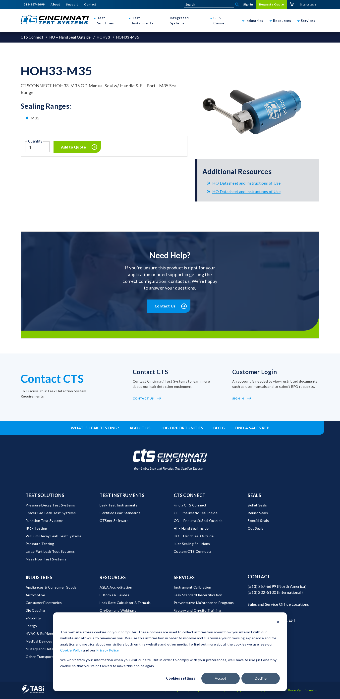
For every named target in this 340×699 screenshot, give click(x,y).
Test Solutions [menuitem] (45, 495)
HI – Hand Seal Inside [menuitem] (191, 528)
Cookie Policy (71, 650)
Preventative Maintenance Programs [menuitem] (204, 602)
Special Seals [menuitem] (258, 520)
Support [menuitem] (72, 4)
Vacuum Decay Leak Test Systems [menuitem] (54, 536)
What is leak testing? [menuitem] (95, 427)
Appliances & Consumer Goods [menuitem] (51, 587)
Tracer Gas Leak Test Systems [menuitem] (51, 513)
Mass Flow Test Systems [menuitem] (46, 559)
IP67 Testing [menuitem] (36, 528)
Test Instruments (142, 20)
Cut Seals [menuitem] (255, 528)
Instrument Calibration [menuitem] (192, 587)
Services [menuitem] (184, 577)
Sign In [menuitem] (248, 4)
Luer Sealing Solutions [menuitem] (192, 544)
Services (308, 20)
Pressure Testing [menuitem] (40, 544)
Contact (259, 576)
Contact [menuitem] (90, 4)
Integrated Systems (179, 20)
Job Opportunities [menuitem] (182, 427)
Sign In (238, 398)
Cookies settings (180, 678)
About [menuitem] (55, 4)
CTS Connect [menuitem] (190, 495)
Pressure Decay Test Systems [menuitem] (50, 505)
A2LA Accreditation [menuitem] (116, 587)
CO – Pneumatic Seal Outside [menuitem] (198, 520)
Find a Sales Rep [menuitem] (252, 427)
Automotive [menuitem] (35, 595)
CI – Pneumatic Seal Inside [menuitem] (196, 513)
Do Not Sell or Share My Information (292, 690)
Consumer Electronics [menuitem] (44, 602)
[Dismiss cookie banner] (278, 622)
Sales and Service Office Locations (278, 604)
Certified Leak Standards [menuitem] (120, 513)
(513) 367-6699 (262, 586)
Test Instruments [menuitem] (122, 495)
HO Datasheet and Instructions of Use (246, 183)
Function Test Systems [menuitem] (45, 520)
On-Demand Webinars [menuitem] (118, 610)
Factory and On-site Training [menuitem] (197, 610)
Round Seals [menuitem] (258, 513)
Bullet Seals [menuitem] (257, 505)
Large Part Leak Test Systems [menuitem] (50, 551)
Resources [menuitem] (113, 577)
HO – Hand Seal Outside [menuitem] (194, 536)
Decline (261, 678)
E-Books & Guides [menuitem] (114, 595)
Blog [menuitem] (219, 427)
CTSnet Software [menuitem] (114, 520)
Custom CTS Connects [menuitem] (193, 551)
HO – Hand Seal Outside (70, 37)
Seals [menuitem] (254, 495)
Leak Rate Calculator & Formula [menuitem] (125, 602)
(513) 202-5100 (262, 592)
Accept (220, 678)
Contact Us (165, 306)
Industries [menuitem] (39, 577)
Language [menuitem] (309, 4)
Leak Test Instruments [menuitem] (118, 505)
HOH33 (103, 37)
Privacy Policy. (107, 650)
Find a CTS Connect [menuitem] (190, 505)
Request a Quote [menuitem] (271, 4)
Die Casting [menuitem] (35, 610)
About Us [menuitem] (140, 427)
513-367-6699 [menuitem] (34, 4)
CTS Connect (220, 20)
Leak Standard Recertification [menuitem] (198, 595)
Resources (282, 20)
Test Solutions (105, 20)
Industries (254, 20)
